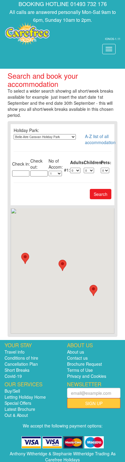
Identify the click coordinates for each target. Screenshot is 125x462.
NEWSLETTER (84, 384)
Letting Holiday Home (25, 397)
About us (75, 352)
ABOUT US (80, 345)
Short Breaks (17, 370)
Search (100, 194)
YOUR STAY (18, 345)
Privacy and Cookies (86, 376)
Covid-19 (13, 376)
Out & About (16, 415)
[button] (62, 265)
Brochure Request (84, 364)
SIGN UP (94, 403)
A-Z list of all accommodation (98, 139)
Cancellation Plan (21, 364)
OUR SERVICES (23, 384)
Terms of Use (80, 370)
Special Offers (18, 403)
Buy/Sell (12, 391)
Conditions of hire (21, 358)
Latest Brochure (20, 409)
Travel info (15, 352)
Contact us (77, 358)
